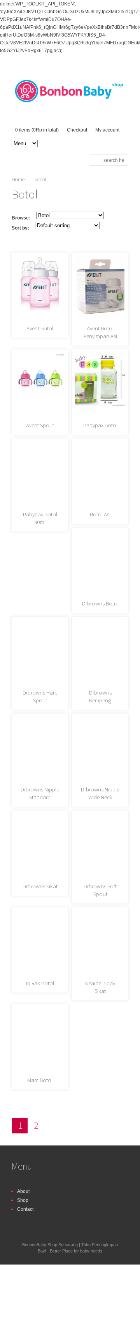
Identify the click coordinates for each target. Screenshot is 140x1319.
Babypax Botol (100, 425)
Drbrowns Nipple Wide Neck (100, 793)
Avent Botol (39, 328)
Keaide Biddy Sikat (100, 987)
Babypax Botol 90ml (40, 518)
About (23, 1191)
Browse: (21, 218)
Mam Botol (39, 1080)
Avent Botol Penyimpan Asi (100, 332)
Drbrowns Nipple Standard (40, 793)
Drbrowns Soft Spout (100, 890)
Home (18, 179)
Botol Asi (100, 514)
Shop (22, 1200)
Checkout (77, 130)
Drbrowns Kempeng (100, 696)
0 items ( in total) (37, 130)
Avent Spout (40, 425)
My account (107, 130)
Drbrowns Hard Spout (40, 696)
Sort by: (20, 228)
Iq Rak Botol (40, 983)
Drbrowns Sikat (40, 886)
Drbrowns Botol (100, 603)
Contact (25, 1209)
